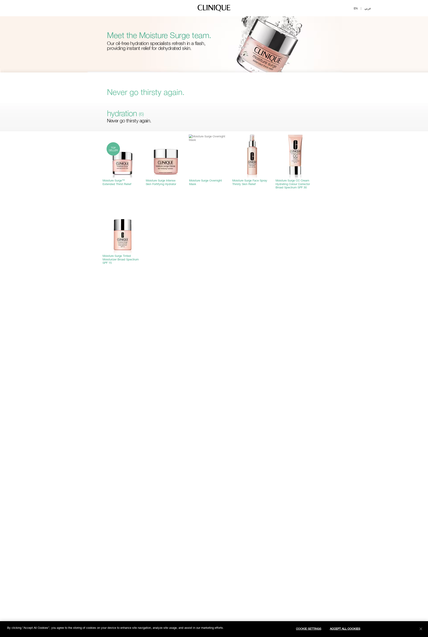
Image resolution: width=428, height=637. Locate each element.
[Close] (421, 629)
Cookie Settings (308, 628)
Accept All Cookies (345, 628)
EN (356, 8)
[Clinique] (214, 11)
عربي (367, 8)
